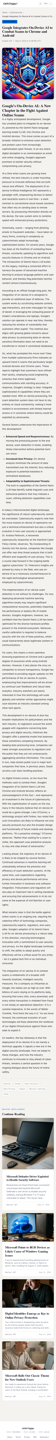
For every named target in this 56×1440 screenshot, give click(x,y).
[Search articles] (40, 3)
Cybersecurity (16, 12)
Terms (18, 1437)
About (9, 1437)
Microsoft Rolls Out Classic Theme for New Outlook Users (27, 1377)
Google (22, 1089)
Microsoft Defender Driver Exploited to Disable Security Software (28, 1178)
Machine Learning (37, 1089)
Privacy (27, 1437)
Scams (6, 1094)
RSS (45, 3)
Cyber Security (31, 1084)
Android (7, 1084)
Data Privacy (9, 1089)
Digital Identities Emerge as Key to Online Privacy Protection (27, 1315)
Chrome (18, 1084)
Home (4, 12)
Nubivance (44, 1437)
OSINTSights (9, 3)
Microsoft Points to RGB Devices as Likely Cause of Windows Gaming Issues (27, 1251)
